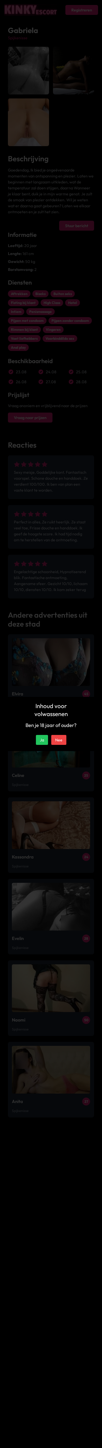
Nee (58, 739)
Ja (42, 739)
